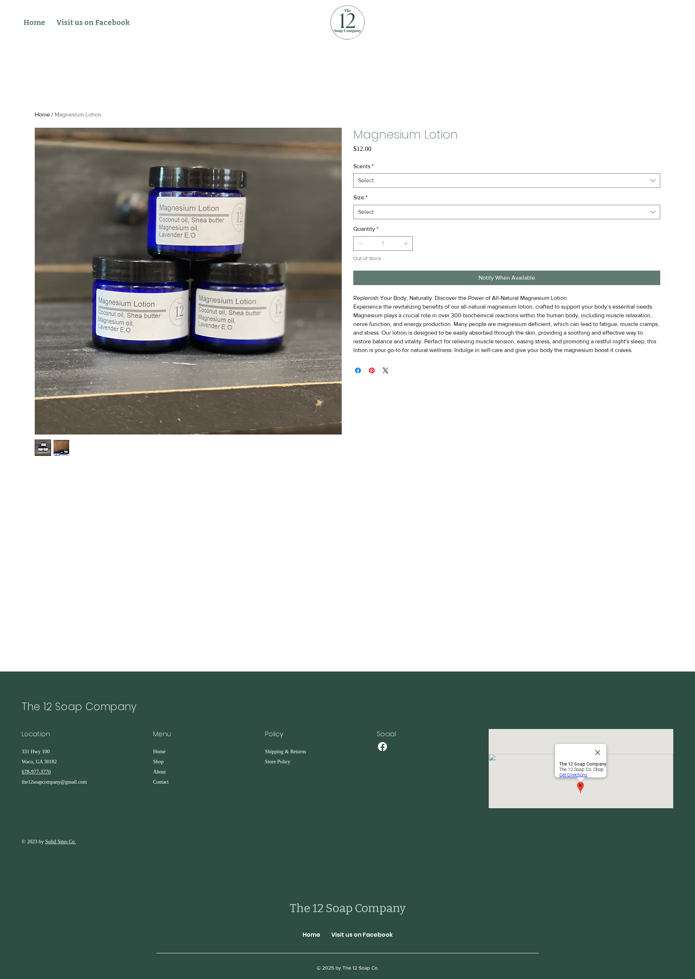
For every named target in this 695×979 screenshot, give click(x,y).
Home (42, 114)
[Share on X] (385, 370)
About (159, 772)
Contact (161, 782)
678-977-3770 (36, 772)
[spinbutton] (383, 243)
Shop (158, 761)
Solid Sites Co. (60, 841)
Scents (363, 166)
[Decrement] (359, 243)
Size (360, 197)
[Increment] (406, 243)
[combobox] (506, 180)
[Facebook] (382, 746)
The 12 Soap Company (79, 707)
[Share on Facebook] (358, 370)
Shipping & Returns (285, 751)
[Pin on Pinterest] (371, 370)
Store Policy (277, 761)
